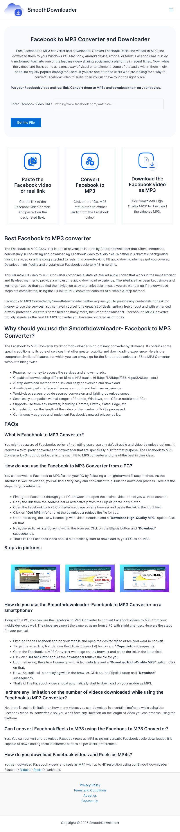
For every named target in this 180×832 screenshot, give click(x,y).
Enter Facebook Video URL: (31, 104)
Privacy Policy (90, 785)
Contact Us (90, 801)
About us (90, 796)
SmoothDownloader (52, 10)
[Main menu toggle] (171, 9)
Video (25, 770)
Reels (37, 770)
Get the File (26, 123)
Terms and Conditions (90, 790)
